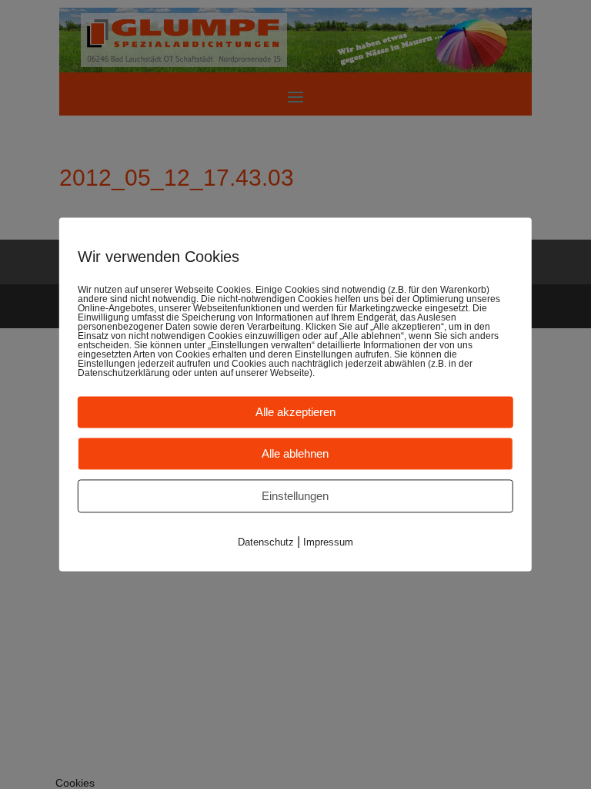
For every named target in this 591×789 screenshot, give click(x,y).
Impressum (328, 542)
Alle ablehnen (295, 453)
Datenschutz (266, 542)
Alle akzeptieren (295, 411)
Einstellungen (295, 495)
